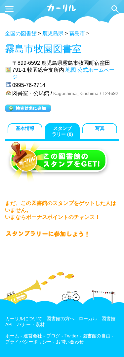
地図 (70, 70)
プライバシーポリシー (28, 341)
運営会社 (32, 335)
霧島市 (77, 33)
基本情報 (25, 128)
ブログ (53, 335)
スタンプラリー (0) (62, 131)
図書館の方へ (60, 318)
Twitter (71, 335)
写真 (99, 128)
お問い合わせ (70, 341)
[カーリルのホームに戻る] (62, 11)
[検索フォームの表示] (115, 9)
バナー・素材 (31, 324)
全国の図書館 (21, 33)
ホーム (12, 335)
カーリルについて (23, 318)
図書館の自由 (96, 335)
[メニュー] (9, 9)
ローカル (88, 318)
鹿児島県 (52, 33)
